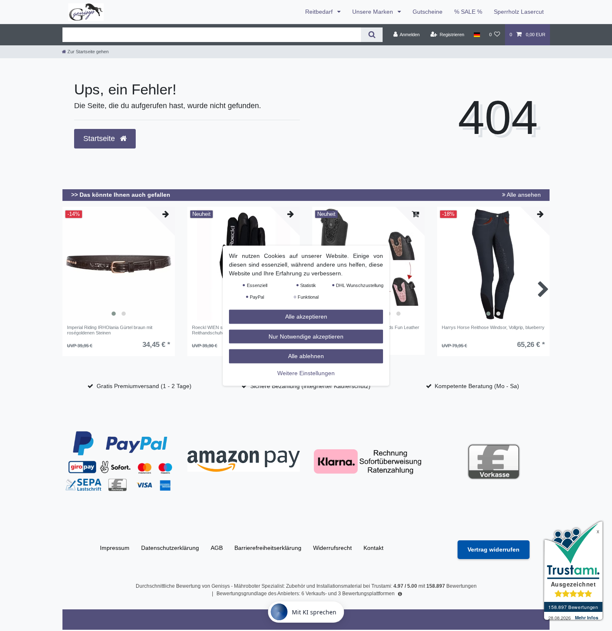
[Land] (476, 34)
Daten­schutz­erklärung (170, 547)
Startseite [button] (100, 138)
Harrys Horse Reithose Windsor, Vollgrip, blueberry (493, 327)
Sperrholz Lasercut (519, 11)
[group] (118, 264)
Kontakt (373, 547)
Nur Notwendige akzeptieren (306, 336)
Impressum (114, 547)
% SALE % (468, 11)
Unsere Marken (373, 11)
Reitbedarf (319, 11)
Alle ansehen (523, 194)
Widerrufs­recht (332, 547)
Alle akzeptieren (306, 316)
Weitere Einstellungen (306, 372)
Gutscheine (428, 11)
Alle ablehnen (306, 355)
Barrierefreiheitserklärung (267, 547)
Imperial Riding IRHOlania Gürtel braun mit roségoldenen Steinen (109, 330)
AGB (217, 547)
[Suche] (371, 34)
